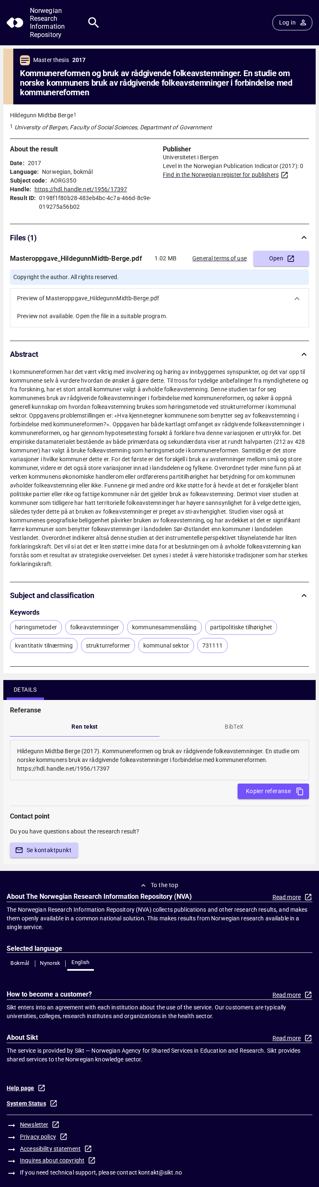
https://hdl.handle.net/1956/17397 (80, 189)
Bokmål (19, 963)
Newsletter (34, 1124)
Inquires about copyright (52, 1160)
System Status (26, 1103)
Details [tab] (25, 689)
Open (276, 258)
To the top (164, 885)
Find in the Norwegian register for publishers (221, 174)
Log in (287, 22)
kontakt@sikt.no (160, 1172)
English (80, 962)
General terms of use (219, 258)
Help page (20, 1088)
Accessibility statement (50, 1148)
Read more (286, 897)
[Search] (93, 22)
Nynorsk (50, 963)
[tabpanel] (159, 760)
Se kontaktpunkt (49, 850)
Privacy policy (38, 1136)
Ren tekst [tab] (84, 726)
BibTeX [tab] (234, 726)
